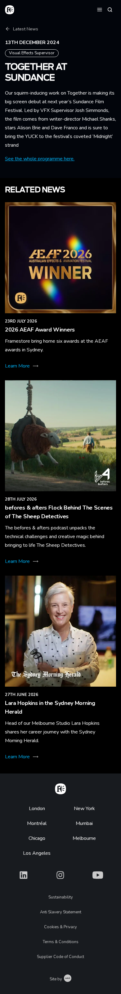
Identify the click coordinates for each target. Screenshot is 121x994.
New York (84, 808)
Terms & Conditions (60, 942)
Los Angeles (37, 853)
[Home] (60, 787)
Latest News (25, 29)
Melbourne (84, 838)
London (37, 808)
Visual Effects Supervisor (32, 53)
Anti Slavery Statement (60, 912)
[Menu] (99, 9)
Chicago (37, 838)
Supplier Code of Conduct (60, 957)
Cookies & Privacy (60, 927)
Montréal (37, 823)
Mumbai (84, 823)
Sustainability (60, 897)
